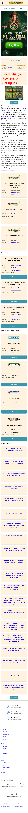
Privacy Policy (22, 807)
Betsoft (5, 769)
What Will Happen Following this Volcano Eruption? (14, 525)
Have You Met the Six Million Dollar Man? (14, 537)
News (13, 8)
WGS (4, 729)
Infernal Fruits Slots (21, 67)
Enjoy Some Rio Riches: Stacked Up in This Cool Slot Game (14, 575)
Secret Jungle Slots (16, 265)
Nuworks (5, 731)
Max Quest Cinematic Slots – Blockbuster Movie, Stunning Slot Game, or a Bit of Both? (14, 639)
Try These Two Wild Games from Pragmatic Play (14, 512)
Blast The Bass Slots (6, 67)
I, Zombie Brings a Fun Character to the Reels (14, 612)
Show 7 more (4, 739)
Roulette (17, 806)
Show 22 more (4, 772)
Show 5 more (4, 756)
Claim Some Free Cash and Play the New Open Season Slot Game (14, 588)
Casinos (3, 727)
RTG (4, 765)
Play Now (14, 102)
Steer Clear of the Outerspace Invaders (14, 449)
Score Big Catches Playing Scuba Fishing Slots (14, 549)
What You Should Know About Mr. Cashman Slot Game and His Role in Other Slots (14, 601)
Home (5, 8)
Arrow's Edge (6, 767)
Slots (4, 751)
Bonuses (5, 746)
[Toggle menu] (2, 2)
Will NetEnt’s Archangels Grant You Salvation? (14, 499)
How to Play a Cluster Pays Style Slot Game (14, 474)
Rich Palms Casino (16, 270)
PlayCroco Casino (15, 319)
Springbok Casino (7, 116)
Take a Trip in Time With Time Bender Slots (14, 661)
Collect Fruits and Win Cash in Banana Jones (14, 462)
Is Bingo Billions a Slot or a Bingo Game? (14, 649)
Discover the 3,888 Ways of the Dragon (14, 674)
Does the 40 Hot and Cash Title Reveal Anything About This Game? (14, 563)
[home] (16, 4)
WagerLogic (6, 734)
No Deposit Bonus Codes (5, 807)
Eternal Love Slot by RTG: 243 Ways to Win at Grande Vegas (13, 687)
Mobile (4, 748)
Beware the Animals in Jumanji (14, 487)
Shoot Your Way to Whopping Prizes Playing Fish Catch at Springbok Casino (14, 626)
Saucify (5, 736)
